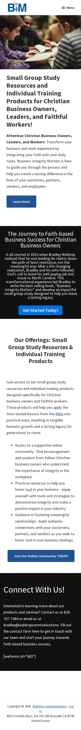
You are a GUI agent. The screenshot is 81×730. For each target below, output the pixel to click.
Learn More (21, 201)
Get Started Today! (40, 310)
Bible (59, 413)
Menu (71, 7)
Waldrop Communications (50, 706)
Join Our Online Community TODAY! (41, 556)
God (28, 489)
